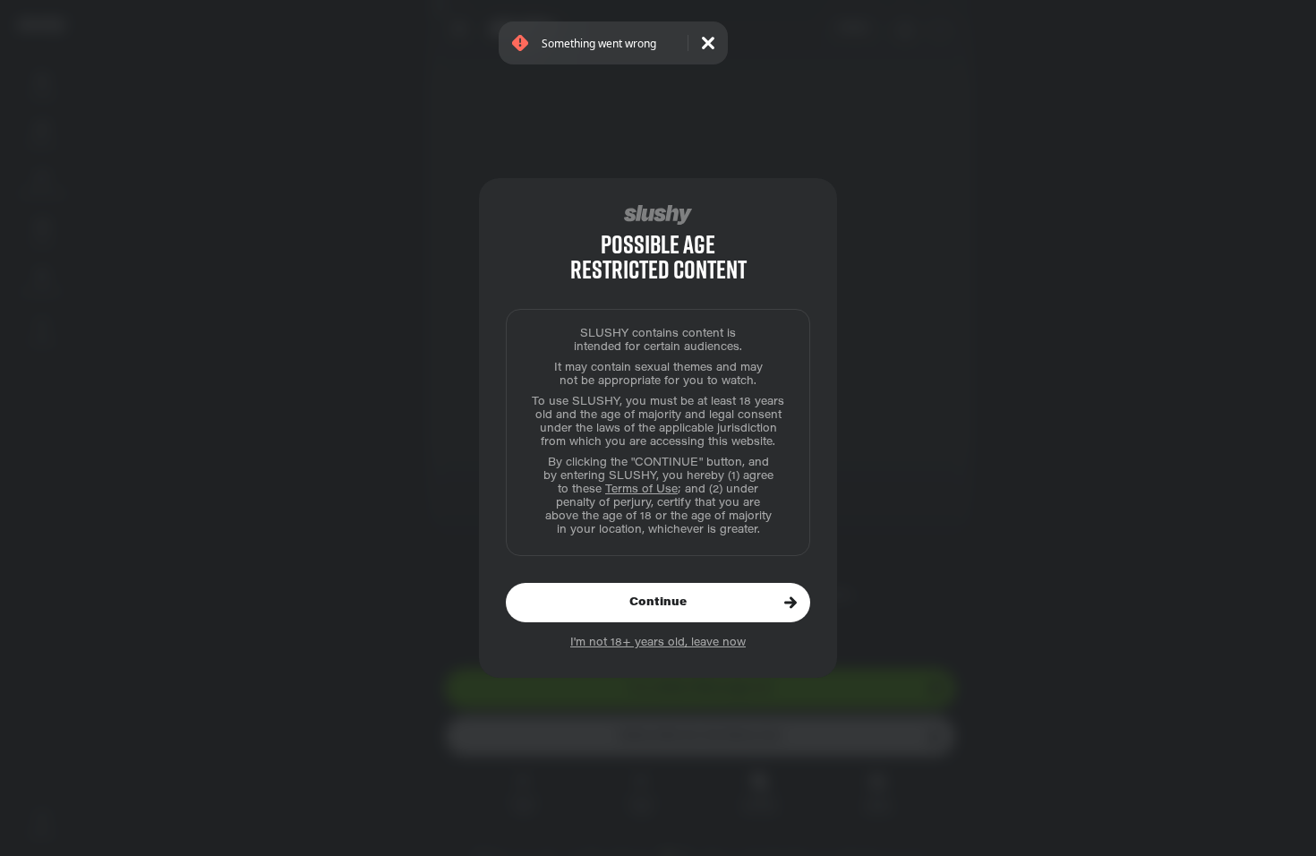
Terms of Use (641, 489)
